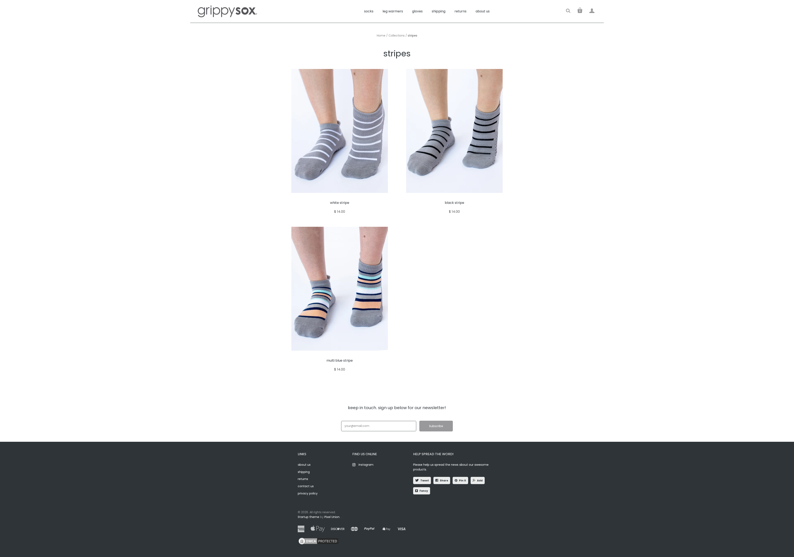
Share (444, 480)
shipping (438, 11)
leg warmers (393, 11)
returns (460, 11)
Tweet (424, 480)
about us (483, 11)
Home (381, 35)
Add (480, 480)
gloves (417, 11)
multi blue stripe (339, 360)
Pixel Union (332, 517)
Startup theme (308, 517)
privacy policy (308, 493)
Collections (397, 35)
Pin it (462, 480)
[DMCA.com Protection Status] (318, 544)
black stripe (454, 202)
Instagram (366, 465)
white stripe (339, 202)
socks (368, 11)
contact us (306, 486)
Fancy (424, 491)
